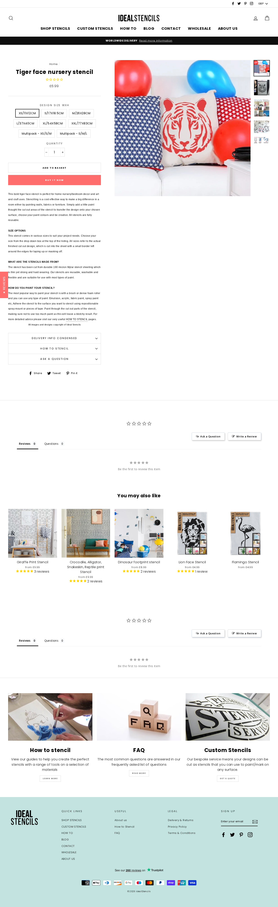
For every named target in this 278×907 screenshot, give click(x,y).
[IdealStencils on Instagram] (250, 834)
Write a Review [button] (246, 436)
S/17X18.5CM (54, 113)
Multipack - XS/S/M (36, 133)
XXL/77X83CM (82, 123)
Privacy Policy (177, 826)
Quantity (54, 143)
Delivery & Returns (180, 820)
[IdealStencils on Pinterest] (241, 834)
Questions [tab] (51, 444)
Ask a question (54, 359)
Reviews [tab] (25, 444)
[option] (139, 41)
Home (53, 64)
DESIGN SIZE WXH (54, 105)
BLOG (148, 28)
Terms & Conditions (181, 833)
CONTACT (171, 28)
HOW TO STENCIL (77, 319)
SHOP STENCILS (55, 28)
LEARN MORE (50, 778)
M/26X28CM (81, 113)
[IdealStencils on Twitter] (232, 834)
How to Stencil (54, 348)
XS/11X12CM (27, 113)
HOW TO (128, 28)
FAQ (117, 833)
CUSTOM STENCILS (95, 28)
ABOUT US (228, 28)
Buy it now (54, 180)
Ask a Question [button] (210, 436)
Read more (139, 773)
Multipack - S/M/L (73, 133)
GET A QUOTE (227, 778)
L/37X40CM (25, 123)
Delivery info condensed (54, 338)
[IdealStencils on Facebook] (223, 834)
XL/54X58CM (53, 123)
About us (121, 820)
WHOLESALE (199, 28)
